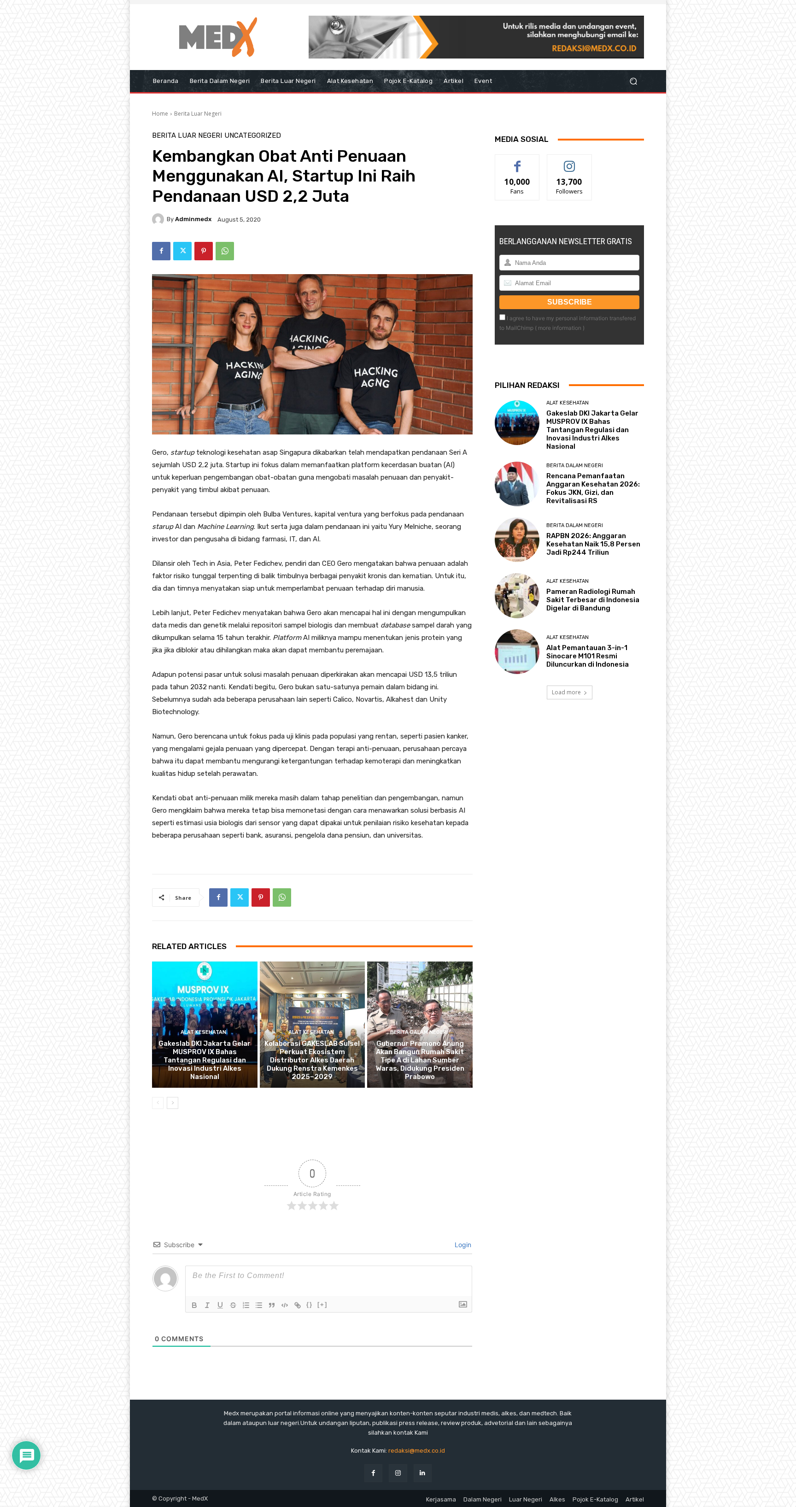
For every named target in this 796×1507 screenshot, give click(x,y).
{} (309, 1304)
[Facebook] (161, 251)
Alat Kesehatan (203, 1032)
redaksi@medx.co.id (416, 1450)
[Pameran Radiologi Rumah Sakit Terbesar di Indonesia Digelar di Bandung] (517, 595)
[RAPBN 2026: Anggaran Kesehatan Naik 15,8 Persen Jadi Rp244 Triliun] (517, 539)
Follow (569, 161)
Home (160, 113)
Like (517, 161)
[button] (633, 81)
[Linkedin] (423, 1473)
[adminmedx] (159, 219)
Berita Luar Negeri (198, 113)
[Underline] (220, 1305)
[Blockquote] (271, 1305)
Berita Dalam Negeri (419, 1032)
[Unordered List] (258, 1305)
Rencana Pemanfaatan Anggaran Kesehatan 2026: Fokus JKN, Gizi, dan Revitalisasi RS (593, 488)
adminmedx (193, 219)
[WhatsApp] (225, 251)
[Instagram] (398, 1473)
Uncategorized (252, 135)
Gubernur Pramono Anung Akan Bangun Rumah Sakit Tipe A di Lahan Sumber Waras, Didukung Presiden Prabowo (420, 1060)
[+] (322, 1304)
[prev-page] (158, 1103)
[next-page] (172, 1103)
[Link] (297, 1305)
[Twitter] (182, 251)
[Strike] (233, 1305)
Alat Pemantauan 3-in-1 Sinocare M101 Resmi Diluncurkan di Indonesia (587, 656)
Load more (566, 692)
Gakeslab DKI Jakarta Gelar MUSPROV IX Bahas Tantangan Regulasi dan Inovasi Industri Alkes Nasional (204, 1060)
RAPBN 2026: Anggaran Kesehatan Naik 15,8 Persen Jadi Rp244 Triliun (593, 544)
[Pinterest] (203, 251)
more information (559, 327)
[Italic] (207, 1305)
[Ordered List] (246, 1305)
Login (462, 1245)
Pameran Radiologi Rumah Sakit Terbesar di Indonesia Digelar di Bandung (592, 599)
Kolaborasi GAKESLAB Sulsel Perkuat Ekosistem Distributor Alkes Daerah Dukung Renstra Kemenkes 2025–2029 (312, 1060)
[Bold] (194, 1305)
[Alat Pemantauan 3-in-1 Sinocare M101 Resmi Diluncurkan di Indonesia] (517, 651)
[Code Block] (284, 1305)
